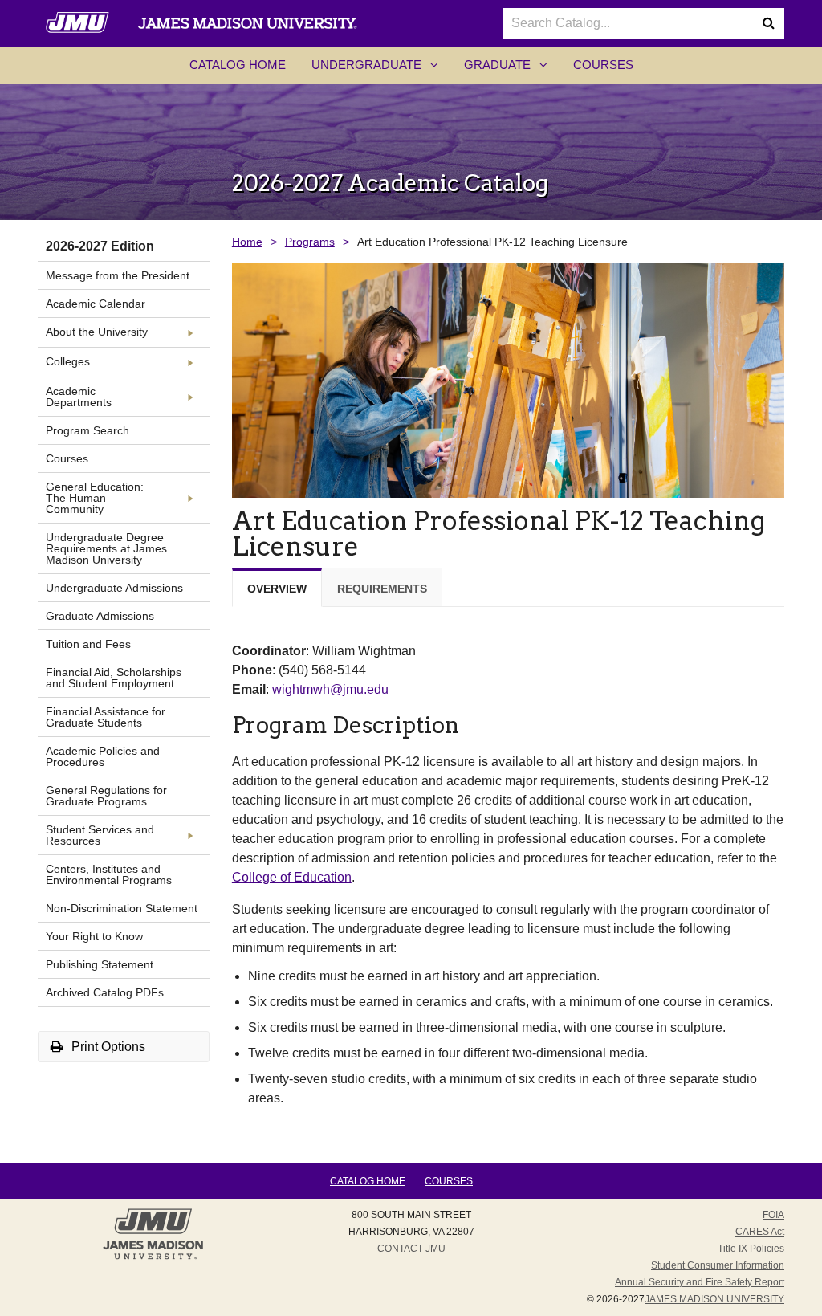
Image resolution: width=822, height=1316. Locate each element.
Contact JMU (411, 1248)
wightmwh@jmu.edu (330, 689)
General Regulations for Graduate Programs (106, 796)
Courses (603, 64)
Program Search (87, 430)
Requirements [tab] (382, 588)
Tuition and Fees (88, 644)
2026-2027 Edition (100, 246)
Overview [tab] (277, 588)
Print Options (106, 1046)
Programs (310, 241)
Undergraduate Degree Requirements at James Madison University (106, 548)
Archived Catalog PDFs (105, 992)
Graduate (512, 70)
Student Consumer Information (717, 1265)
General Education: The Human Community (95, 497)
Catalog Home (237, 64)
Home (247, 241)
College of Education (292, 877)
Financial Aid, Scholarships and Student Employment (113, 678)
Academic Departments (79, 397)
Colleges (68, 361)
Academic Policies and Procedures (103, 756)
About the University (97, 331)
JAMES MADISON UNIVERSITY (714, 1299)
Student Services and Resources (100, 835)
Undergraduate (381, 70)
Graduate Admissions (100, 615)
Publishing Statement (99, 964)
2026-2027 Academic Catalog (390, 183)
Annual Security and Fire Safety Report (699, 1282)
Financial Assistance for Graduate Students (105, 717)
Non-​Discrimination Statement (121, 908)
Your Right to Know (94, 936)
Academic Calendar (95, 303)
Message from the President (117, 275)
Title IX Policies (751, 1248)
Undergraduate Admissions (114, 587)
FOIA (773, 1214)
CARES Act (759, 1231)
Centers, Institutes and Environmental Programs (109, 874)
